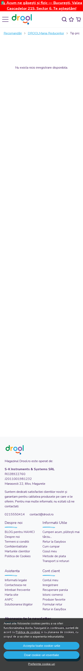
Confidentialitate (16, 546)
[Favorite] (71, 19)
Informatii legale (16, 580)
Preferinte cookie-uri (41, 664)
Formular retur (52, 604)
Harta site (11, 595)
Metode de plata (54, 556)
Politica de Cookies (18, 556)
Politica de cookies (28, 632)
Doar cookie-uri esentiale (41, 655)
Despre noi (12, 537)
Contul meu (50, 580)
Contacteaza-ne (15, 585)
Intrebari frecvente (17, 590)
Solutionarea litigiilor (19, 604)
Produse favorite (54, 600)
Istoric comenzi (53, 595)
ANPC (9, 600)
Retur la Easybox (54, 542)
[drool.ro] (23, 19)
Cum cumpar (51, 546)
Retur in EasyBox (54, 609)
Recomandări (13, 33)
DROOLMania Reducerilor (46, 33)
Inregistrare (50, 585)
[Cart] (78, 19)
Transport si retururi (56, 561)
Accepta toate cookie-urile (41, 646)
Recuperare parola (55, 590)
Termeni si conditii (17, 542)
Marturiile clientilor (17, 551)
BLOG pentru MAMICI (20, 532)
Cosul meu (50, 551)
